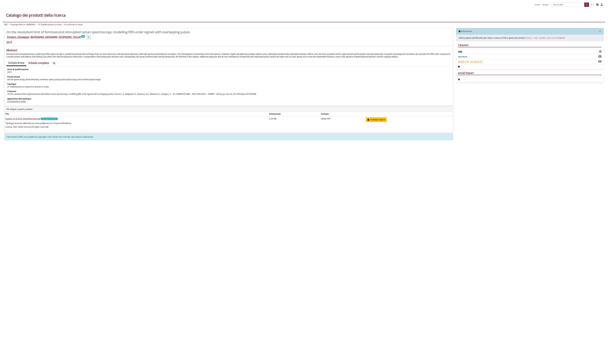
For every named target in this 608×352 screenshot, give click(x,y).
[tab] (54, 63)
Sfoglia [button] (545, 4)
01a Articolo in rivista (73, 24)
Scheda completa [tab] (38, 63)
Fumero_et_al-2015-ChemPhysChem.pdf (23, 118)
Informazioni (466, 31)
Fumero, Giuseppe (18, 37)
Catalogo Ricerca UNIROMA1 (23, 24)
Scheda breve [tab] (16, 63)
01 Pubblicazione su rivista (50, 24)
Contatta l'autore (377, 119)
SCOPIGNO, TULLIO (69, 37)
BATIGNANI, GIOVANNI (43, 37)
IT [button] (592, 4)
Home (537, 4)
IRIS (6, 24)
